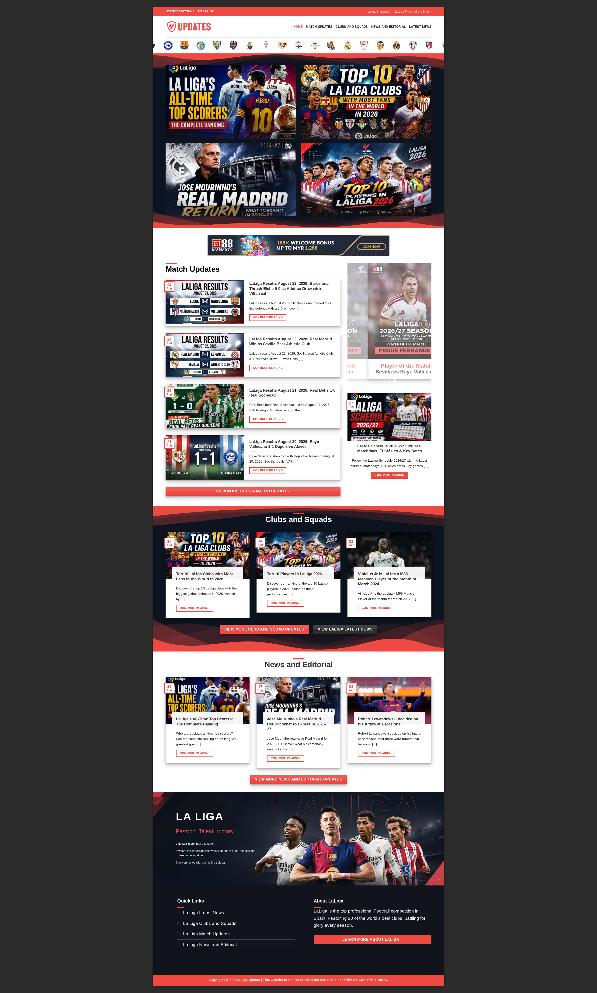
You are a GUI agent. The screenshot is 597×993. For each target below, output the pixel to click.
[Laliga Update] (189, 27)
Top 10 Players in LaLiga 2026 (294, 574)
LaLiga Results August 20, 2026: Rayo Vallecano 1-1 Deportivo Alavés (284, 444)
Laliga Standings (379, 11)
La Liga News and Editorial (210, 944)
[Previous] (353, 324)
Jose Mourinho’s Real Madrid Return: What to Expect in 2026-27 (296, 724)
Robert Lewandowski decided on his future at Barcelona (388, 721)
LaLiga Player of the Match (413, 11)
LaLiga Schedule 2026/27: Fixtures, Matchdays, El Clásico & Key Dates (389, 448)
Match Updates (319, 26)
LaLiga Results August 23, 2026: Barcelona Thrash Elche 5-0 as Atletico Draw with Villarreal (288, 288)
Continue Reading (268, 317)
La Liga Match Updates (206, 933)
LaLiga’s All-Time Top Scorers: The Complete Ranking (204, 721)
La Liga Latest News (204, 912)
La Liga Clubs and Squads (209, 923)
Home (298, 26)
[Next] (425, 324)
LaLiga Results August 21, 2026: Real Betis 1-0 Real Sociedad (292, 393)
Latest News (420, 26)
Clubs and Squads (352, 26)
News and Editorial (388, 26)
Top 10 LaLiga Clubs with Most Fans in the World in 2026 (204, 576)
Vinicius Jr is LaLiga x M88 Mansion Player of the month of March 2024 (387, 579)
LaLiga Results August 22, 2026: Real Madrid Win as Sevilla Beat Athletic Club (290, 341)
